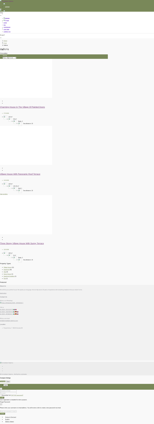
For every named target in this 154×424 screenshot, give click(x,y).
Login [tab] (5, 385)
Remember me (6, 395)
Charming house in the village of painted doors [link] (22, 107)
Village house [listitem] (7, 267)
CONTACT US (7, 49)
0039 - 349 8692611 (17, 303)
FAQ (5, 28)
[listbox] (9, 58)
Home (5, 21)
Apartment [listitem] (7, 269)
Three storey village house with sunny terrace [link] (22, 243)
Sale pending (3, 194)
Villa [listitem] (5, 272)
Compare (2, 381)
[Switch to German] (6, 6)
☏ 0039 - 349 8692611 (9, 314)
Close (8, 381)
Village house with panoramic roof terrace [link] (20, 174)
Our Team (6, 42)
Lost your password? (17, 395)
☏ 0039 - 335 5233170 (8, 309)
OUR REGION (7, 35)
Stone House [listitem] (7, 274)
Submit (2, 413)
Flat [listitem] (5, 278)
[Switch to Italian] (6, 14)
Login (2, 397)
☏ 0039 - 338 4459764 (9, 311)
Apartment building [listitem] (9, 276)
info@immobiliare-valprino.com (9, 320)
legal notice (3, 293)
